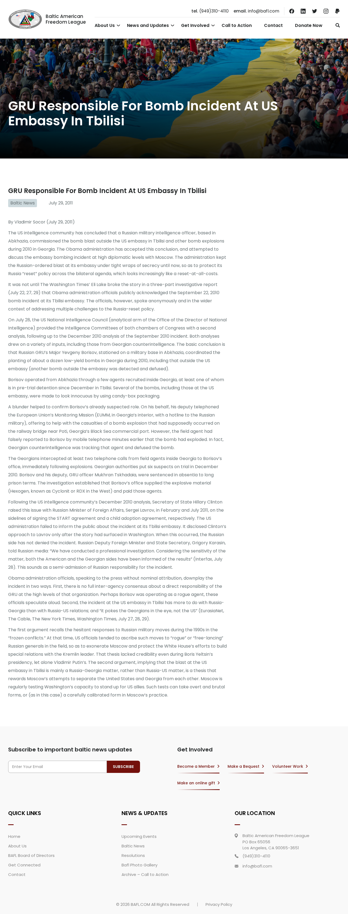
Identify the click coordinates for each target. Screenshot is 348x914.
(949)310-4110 (210, 11)
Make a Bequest (243, 766)
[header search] (336, 25)
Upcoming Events (139, 836)
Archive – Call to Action (145, 874)
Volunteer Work (287, 766)
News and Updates (148, 25)
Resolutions (133, 855)
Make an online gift (196, 783)
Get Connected (24, 865)
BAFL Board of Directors (31, 855)
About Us (105, 25)
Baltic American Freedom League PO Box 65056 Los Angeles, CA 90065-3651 (276, 842)
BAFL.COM (140, 904)
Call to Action (237, 25)
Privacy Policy (219, 904)
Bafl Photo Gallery (139, 865)
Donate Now (308, 25)
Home (14, 836)
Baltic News (22, 203)
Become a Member (196, 766)
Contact (273, 25)
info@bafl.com (256, 11)
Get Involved (195, 25)
